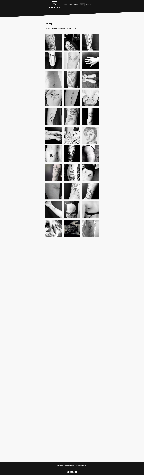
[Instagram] (71, 472)
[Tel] (76, 472)
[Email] (73, 472)
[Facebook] (68, 472)
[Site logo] (54, 6)
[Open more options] (88, 7)
